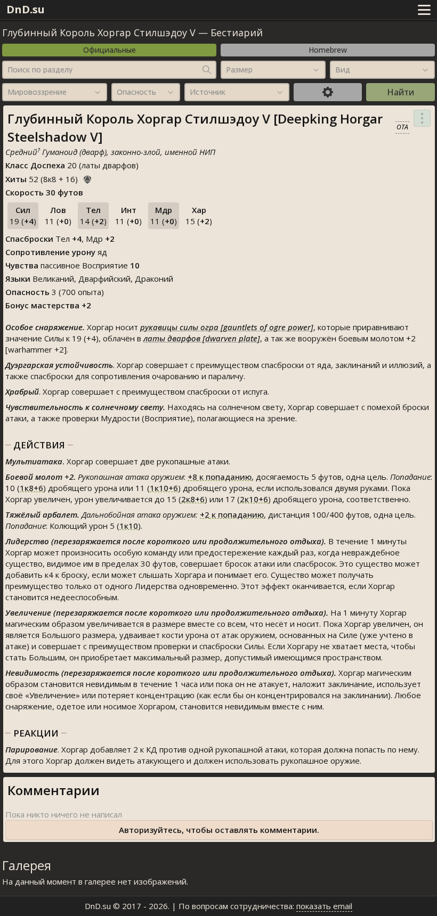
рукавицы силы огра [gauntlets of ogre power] (226, 327)
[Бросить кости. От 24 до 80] (87, 178)
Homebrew (328, 50)
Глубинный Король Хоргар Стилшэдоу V (99, 32)
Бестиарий (237, 32)
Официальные (109, 50)
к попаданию (220, 476)
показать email (324, 906)
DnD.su (25, 9)
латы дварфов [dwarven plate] (201, 338)
